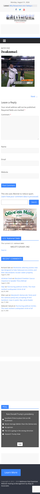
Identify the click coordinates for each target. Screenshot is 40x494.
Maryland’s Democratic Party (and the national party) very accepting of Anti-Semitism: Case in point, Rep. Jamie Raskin (18, 297)
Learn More (11, 472)
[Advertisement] (20, 29)
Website (4, 172)
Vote (20, 444)
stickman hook (6, 278)
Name (3, 146)
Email (3, 159)
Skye (3, 287)
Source (3, 250)
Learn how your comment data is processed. (20, 196)
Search (34, 202)
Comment (6, 114)
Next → (34, 96)
